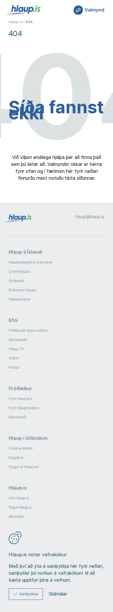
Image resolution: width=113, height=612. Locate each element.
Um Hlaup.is (19, 498)
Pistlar (14, 367)
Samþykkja (28, 594)
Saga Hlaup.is (20, 507)
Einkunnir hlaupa (22, 290)
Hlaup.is (15, 22)
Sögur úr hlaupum (24, 467)
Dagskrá (16, 457)
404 (29, 22)
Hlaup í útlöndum (28, 438)
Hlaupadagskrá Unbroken (31, 262)
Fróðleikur (20, 388)
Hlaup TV (16, 349)
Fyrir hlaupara (20, 398)
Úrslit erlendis (21, 448)
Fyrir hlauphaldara (24, 408)
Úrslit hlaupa (19, 271)
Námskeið (17, 417)
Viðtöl (14, 358)
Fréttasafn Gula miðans (28, 330)
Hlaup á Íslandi (25, 252)
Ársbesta (16, 281)
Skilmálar (16, 516)
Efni (13, 320)
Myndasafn (18, 339)
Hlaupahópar (20, 299)
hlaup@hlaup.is (89, 216)
